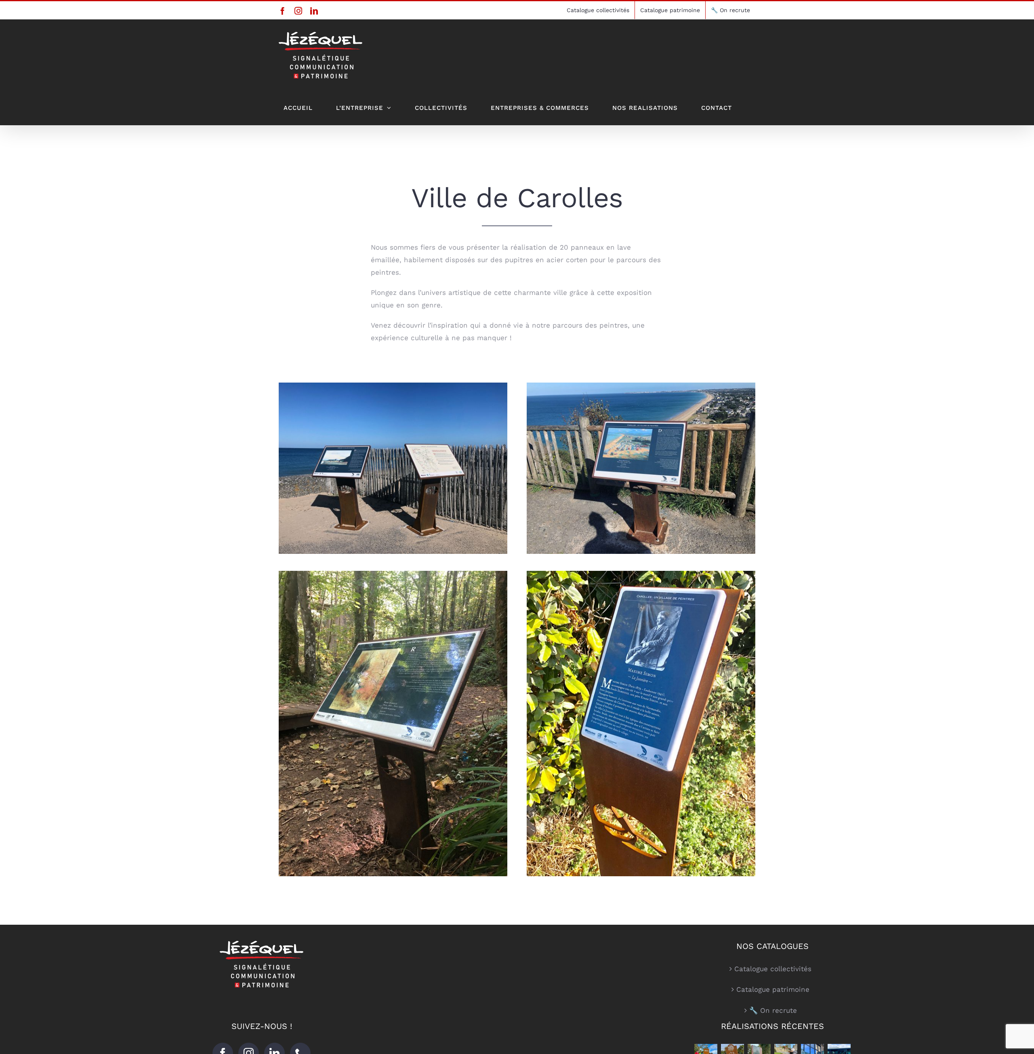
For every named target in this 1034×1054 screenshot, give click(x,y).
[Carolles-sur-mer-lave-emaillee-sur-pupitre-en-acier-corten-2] (393, 386)
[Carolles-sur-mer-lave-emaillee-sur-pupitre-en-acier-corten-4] (641, 386)
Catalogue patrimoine (772, 989)
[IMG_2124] (393, 574)
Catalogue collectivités (772, 969)
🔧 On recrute (773, 1010)
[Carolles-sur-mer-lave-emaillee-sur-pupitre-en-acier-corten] (641, 574)
